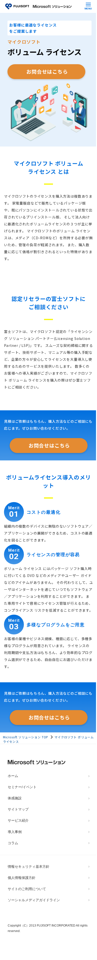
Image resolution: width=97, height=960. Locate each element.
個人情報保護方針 (22, 878)
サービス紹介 (18, 820)
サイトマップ (18, 809)
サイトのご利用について (27, 889)
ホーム (13, 776)
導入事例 (15, 832)
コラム (13, 843)
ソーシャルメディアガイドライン (34, 900)
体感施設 (15, 798)
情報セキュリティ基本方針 (28, 867)
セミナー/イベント (22, 787)
